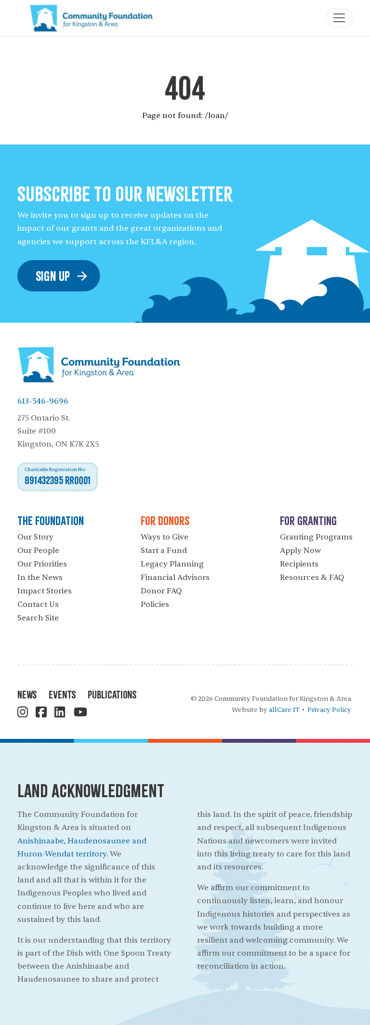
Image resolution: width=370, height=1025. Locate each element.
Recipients (299, 564)
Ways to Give (164, 537)
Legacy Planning (172, 564)
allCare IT (284, 710)
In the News (40, 577)
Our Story (35, 537)
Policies (155, 604)
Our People (38, 550)
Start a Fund (164, 550)
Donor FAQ (161, 591)
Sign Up (53, 276)
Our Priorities (42, 564)
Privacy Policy (329, 710)
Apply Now (300, 550)
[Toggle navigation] (339, 17)
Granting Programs (316, 537)
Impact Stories (44, 591)
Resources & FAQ (312, 577)
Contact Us (38, 604)
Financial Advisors (175, 577)
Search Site (38, 618)
